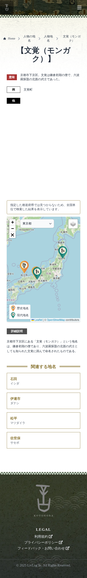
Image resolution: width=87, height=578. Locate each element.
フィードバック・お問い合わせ (42, 548)
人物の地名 (29, 38)
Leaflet (38, 319)
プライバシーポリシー (41, 542)
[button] (62, 252)
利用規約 (41, 536)
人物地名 (48, 38)
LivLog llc (34, 565)
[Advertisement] (43, 152)
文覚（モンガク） (72, 38)
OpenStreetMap (56, 319)
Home (11, 38)
